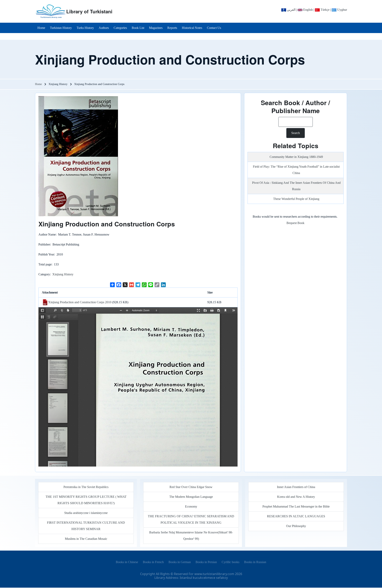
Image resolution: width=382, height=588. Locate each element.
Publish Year (46, 254)
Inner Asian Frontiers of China (296, 487)
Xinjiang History (62, 274)
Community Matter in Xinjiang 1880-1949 (296, 156)
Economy (191, 506)
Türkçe (324, 9)
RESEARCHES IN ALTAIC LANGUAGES (296, 516)
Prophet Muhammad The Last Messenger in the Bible (296, 506)
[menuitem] (41, 28)
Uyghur (341, 9)
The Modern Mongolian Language (191, 496)
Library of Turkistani (89, 11)
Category (44, 274)
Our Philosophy (296, 526)
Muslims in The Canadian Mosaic (86, 538)
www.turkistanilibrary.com (214, 574)
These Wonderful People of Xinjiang (296, 199)
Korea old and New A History (296, 496)
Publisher (44, 244)
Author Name (47, 234)
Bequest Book (295, 223)
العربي (290, 9)
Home (38, 84)
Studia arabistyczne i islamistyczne (86, 513)
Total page (45, 264)
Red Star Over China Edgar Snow (191, 487)
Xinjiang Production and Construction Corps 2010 (79, 302)
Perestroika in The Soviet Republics (85, 487)
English (307, 9)
